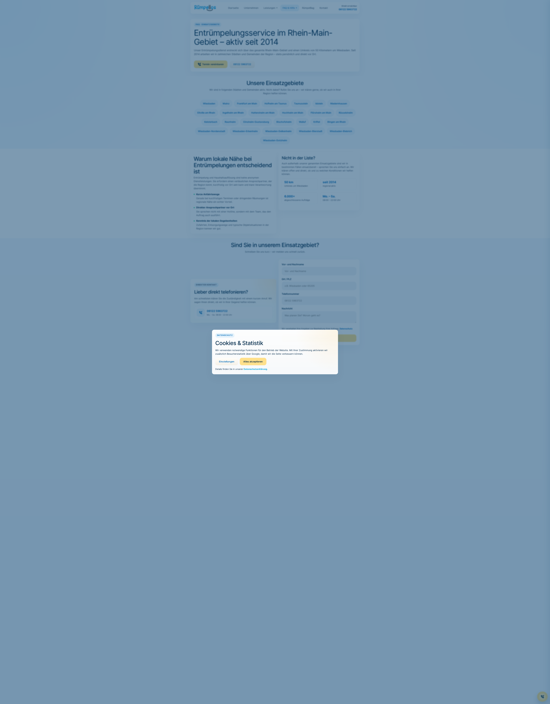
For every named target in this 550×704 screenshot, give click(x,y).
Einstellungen (226, 361)
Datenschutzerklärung (255, 369)
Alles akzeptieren (253, 361)
